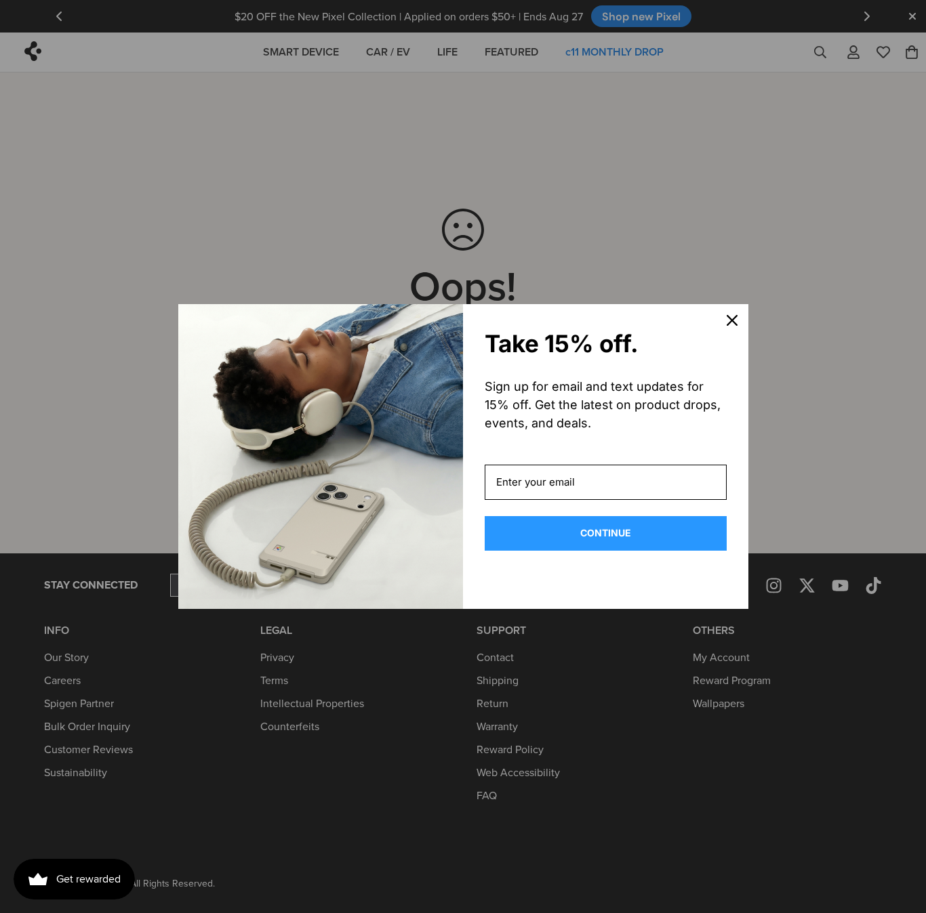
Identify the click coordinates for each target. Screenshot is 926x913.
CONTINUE (605, 532)
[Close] (732, 320)
